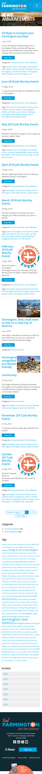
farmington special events (24, 294)
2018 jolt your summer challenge (21, 112)
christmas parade (31, 632)
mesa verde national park (22, 585)
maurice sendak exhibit (11, 236)
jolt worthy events (19, 193)
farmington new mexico (11, 114)
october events (8, 497)
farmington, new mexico (11, 155)
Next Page (21, 516)
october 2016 (20, 576)
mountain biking (7, 585)
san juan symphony (16, 564)
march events (27, 231)
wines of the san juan (9, 544)
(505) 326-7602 (21, 738)
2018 (6, 684)
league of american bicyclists (23, 408)
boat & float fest (27, 236)
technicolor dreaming (18, 553)
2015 (6, 699)
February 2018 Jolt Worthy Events (7, 251)
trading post (21, 544)
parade (18, 573)
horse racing (27, 155)
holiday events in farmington (12, 605)
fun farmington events (11, 291)
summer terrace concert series (17, 556)
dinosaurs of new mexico (16, 107)
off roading (12, 576)
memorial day (32, 152)
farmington (16, 231)
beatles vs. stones (16, 652)
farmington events (19, 117)
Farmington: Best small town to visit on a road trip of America (20, 323)
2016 (6, 694)
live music (28, 587)
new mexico (30, 576)
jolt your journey (26, 596)
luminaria (20, 587)
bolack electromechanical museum (14, 643)
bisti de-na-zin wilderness (31, 646)
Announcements (17, 62)
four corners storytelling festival (14, 499)
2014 (6, 704)
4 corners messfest (20, 660)
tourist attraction (32, 544)
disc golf (31, 626)
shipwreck (29, 501)
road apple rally (18, 501)
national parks (15, 581)
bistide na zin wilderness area (12, 646)
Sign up (28, 749)
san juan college (16, 567)
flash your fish (17, 614)
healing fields (21, 152)
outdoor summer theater (12, 109)
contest (22, 629)
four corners (6, 613)
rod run (34, 567)
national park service (29, 582)
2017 (6, 689)
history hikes (32, 107)
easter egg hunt (17, 626)
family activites (18, 69)
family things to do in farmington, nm (17, 74)
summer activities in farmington (24, 71)
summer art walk (7, 559)
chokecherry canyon (9, 635)
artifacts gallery (34, 655)
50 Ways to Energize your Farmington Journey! (18, 34)
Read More (8, 57)
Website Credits (34, 758)
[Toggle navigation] (37, 5)
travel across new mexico (20, 234)
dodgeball (6, 239)
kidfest (4, 112)
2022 (6, 674)
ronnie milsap (27, 567)
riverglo (5, 570)
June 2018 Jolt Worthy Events (20, 81)
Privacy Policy (22, 758)
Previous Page (13, 512)
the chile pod (6, 553)
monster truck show (30, 289)
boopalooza (19, 497)
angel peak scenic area (21, 657)
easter (8, 231)
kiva (23, 590)
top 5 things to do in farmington (13, 547)
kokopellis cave (16, 590)
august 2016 (15, 655)
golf (29, 608)
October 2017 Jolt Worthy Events (7, 459)
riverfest (11, 152)
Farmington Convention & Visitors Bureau (21, 733)
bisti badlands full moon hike (25, 649)
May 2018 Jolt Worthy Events (20, 124)
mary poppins (28, 109)
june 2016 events (15, 593)
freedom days (33, 611)
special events (32, 193)
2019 (6, 679)
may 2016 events (10, 587)
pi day (33, 234)
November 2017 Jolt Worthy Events (19, 417)
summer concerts (34, 556)
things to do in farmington (16, 67)
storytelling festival (8, 562)
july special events (28, 593)
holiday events (27, 605)
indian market (22, 599)
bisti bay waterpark (8, 649)
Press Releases (31, 62)
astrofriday (24, 654)
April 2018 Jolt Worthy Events (20, 165)
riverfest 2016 (13, 570)
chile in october (31, 497)
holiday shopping (31, 602)
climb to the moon (18, 632)
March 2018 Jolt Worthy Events (17, 202)
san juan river (27, 564)
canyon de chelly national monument (24, 640)
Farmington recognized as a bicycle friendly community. (9, 366)
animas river (7, 657)
